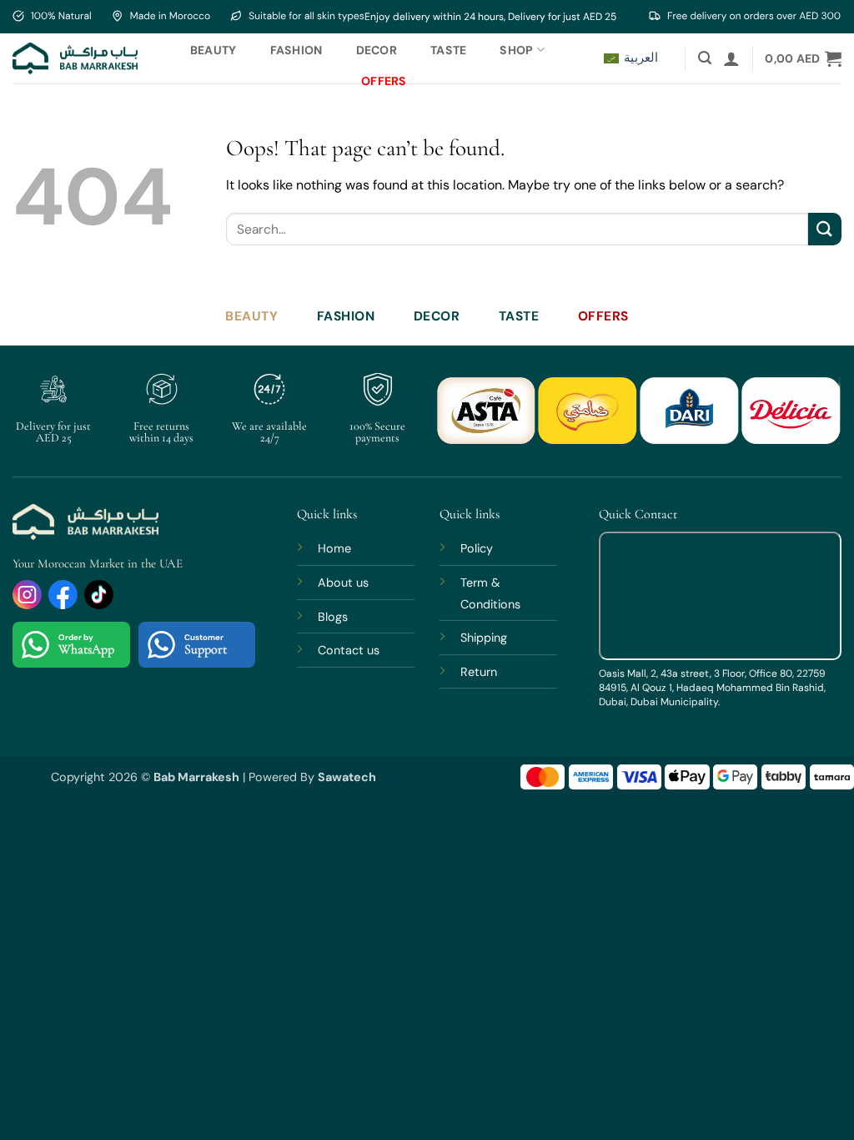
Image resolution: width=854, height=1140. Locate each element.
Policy (476, 548)
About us (343, 582)
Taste (448, 50)
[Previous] (465, 420)
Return (478, 671)
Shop (516, 50)
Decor (376, 50)
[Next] (812, 420)
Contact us (348, 650)
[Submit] (824, 229)
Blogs (333, 616)
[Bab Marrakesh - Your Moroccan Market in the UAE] (75, 58)
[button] (704, 58)
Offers (384, 80)
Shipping (483, 637)
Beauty (213, 50)
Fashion (296, 50)
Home (334, 548)
